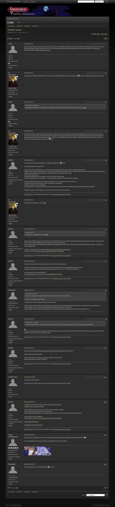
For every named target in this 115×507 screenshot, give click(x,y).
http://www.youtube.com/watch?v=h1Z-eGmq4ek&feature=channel (43, 274)
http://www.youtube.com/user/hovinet (61, 194)
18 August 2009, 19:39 (29, 261)
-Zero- (10, 44)
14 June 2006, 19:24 (28, 131)
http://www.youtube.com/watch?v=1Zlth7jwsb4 (51, 251)
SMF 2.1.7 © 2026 (10, 505)
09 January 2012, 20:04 (29, 464)
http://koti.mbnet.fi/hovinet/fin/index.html (58, 249)
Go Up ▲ (107, 505)
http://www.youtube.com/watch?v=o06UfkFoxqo (48, 351)
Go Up (9, 488)
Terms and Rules (100, 505)
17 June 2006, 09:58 (28, 160)
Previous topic (95, 34)
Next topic (104, 34)
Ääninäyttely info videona (31, 421)
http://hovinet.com (28, 194)
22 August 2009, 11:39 (29, 318)
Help (94, 505)
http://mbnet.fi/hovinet (43, 50)
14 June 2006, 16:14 (28, 102)
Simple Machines (18, 505)
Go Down (9, 38)
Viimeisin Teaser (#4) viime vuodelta (34, 406)
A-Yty (10, 435)
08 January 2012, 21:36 (29, 401)
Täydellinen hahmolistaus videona (33, 425)
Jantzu (10, 160)
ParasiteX (11, 290)
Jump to (84, 495)
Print (105, 38)
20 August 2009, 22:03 (29, 290)
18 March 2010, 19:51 (29, 348)
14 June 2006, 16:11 (28, 72)
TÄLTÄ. (45, 467)
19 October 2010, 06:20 (29, 377)
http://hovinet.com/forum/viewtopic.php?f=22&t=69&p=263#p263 (43, 418)
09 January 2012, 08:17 (29, 434)
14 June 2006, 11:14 (28, 43)
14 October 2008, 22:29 (29, 229)
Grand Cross (12, 377)
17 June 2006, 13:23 (28, 200)
